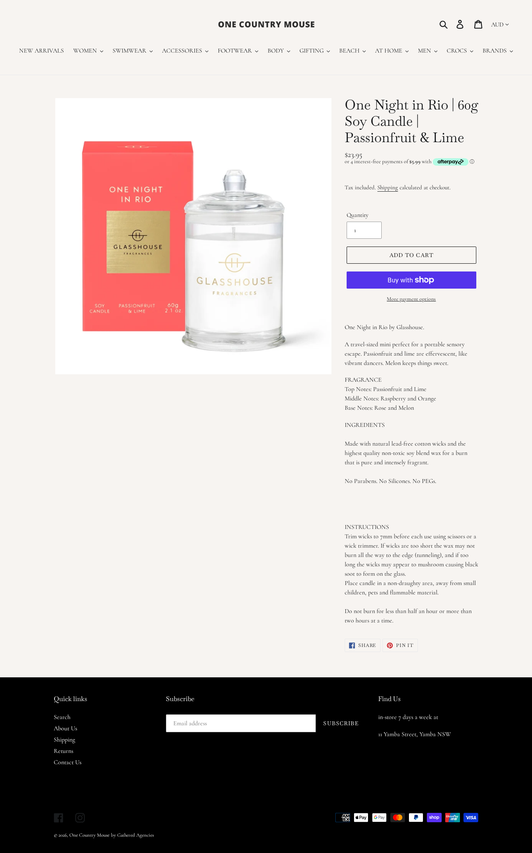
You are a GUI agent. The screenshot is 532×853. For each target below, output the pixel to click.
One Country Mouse (89, 835)
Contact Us (67, 762)
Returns (63, 751)
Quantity (357, 215)
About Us (65, 728)
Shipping (387, 187)
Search (62, 717)
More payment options (411, 299)
